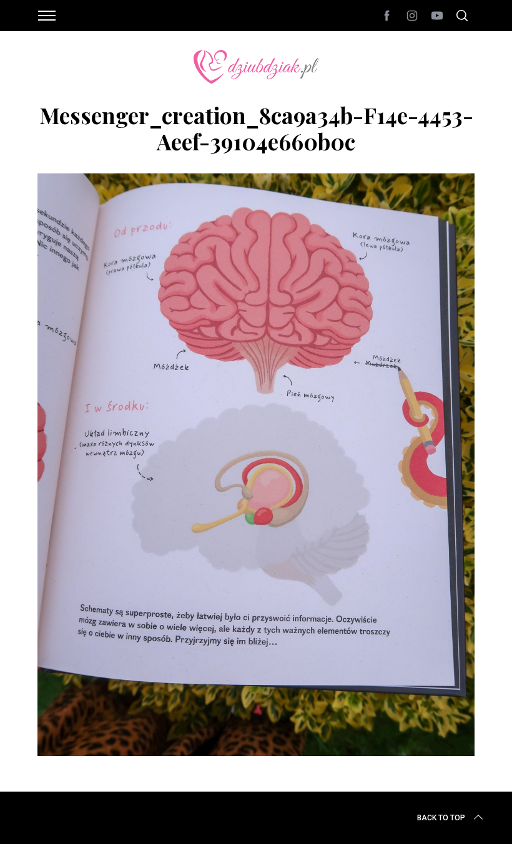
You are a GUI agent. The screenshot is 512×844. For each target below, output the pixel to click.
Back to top (441, 817)
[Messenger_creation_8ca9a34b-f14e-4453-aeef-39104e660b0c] (256, 751)
